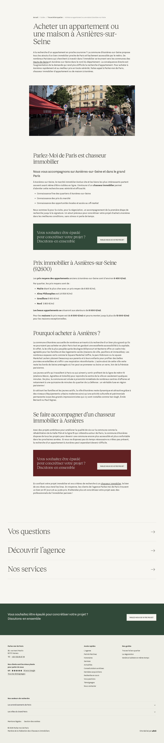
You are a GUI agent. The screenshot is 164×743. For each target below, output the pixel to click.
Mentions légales (14, 721)
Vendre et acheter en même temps (135, 658)
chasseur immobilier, (111, 483)
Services (87, 661)
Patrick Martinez (90, 654)
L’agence (87, 651)
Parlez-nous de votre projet (112, 240)
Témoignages (89, 682)
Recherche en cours (91, 675)
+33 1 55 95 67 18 (18, 657)
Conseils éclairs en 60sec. (94, 668)
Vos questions (89, 679)
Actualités (88, 665)
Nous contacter (90, 686)
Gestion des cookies (32, 721)
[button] (82, 705)
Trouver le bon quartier (55, 17)
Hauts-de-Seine (41, 62)
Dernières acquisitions (93, 672)
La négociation (128, 654)
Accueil (35, 17)
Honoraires (88, 658)
